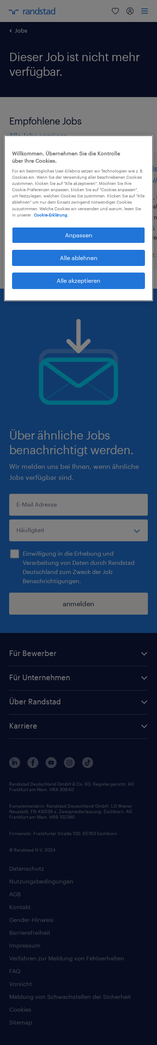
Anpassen (78, 234)
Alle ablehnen (78, 257)
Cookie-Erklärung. (51, 214)
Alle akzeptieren (78, 280)
